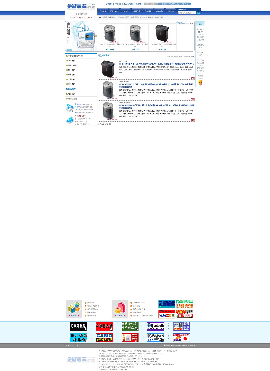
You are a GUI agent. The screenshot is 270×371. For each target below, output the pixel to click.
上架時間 (186, 57)
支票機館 (71, 79)
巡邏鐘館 (71, 75)
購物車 (164, 4)
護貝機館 (71, 94)
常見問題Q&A (92, 309)
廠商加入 (139, 4)
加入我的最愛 (128, 4)
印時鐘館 (71, 84)
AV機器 (125, 11)
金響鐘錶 (109, 4)
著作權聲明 (91, 316)
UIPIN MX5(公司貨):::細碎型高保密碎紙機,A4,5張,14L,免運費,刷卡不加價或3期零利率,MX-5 (156, 64)
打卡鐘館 (71, 70)
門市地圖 (118, 4)
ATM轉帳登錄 (174, 4)
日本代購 (103, 11)
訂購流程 (136, 306)
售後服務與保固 (93, 306)
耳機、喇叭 (114, 11)
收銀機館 (71, 61)
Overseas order (139, 303)
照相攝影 (148, 11)
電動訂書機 (72, 99)
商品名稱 (178, 57)
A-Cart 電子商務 (112, 370)
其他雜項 (170, 11)
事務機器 (159, 11)
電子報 (200, 76)
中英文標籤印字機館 (75, 56)
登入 (148, 4)
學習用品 (136, 11)
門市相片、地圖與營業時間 (143, 316)
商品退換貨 (137, 312)
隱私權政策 (91, 312)
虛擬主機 (123, 370)
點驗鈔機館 (72, 65)
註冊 (152, 4)
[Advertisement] (76, 169)
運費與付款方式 (139, 309)
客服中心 (184, 4)
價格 (193, 57)
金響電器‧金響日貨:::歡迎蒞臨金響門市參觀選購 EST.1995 (124, 17)
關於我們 (90, 303)
